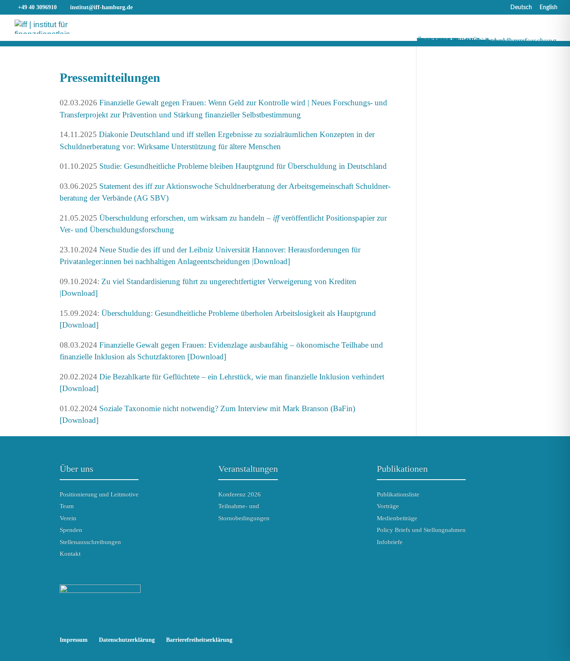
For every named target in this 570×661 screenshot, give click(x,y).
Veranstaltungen (248, 468)
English (548, 7)
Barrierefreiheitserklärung (199, 640)
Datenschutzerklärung (127, 640)
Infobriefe (390, 542)
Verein (68, 518)
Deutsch (521, 7)
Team (67, 506)
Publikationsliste (398, 494)
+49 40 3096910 (37, 7)
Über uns (76, 468)
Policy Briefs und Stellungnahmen (421, 529)
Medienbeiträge (397, 518)
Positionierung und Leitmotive (99, 494)
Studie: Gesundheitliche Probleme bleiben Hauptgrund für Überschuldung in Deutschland (243, 166)
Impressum (74, 640)
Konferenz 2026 (239, 494)
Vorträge (388, 506)
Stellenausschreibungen (90, 542)
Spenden (71, 529)
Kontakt (70, 553)
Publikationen (402, 468)
